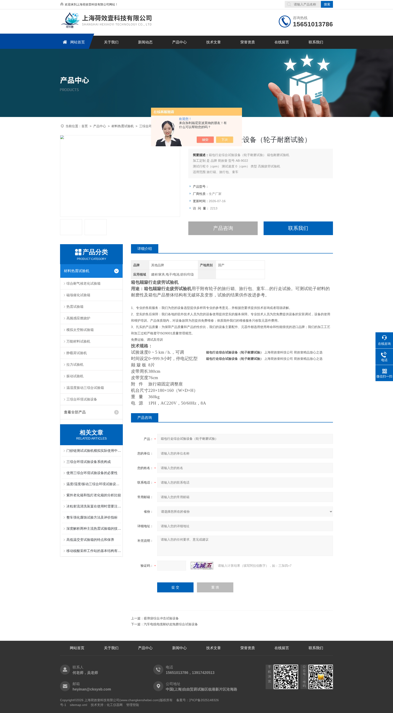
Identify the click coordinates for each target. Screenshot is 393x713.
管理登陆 (132, 705)
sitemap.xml (78, 705)
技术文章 (213, 42)
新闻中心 (179, 648)
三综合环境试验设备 (81, 399)
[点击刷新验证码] (202, 565)
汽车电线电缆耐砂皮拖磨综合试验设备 (171, 624)
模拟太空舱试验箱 (80, 330)
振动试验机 (74, 376)
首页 (84, 126)
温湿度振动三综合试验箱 (85, 388)
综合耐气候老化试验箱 (83, 283)
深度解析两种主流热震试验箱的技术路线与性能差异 (93, 528)
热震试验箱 (74, 306)
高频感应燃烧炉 (78, 318)
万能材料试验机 (78, 341)
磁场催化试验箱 (78, 295)
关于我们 (111, 42)
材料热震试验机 (122, 126)
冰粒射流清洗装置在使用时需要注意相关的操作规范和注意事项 (93, 506)
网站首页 (77, 42)
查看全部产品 (75, 412)
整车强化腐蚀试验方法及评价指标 (92, 517)
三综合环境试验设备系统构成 (88, 462)
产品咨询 (223, 228)
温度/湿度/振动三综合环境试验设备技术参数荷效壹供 (93, 484)
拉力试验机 (74, 364)
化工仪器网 (115, 705)
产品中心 (179, 42)
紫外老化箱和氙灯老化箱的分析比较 (93, 495)
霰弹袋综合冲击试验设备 (161, 618)
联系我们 (316, 42)
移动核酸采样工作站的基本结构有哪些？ (93, 551)
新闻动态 (145, 42)
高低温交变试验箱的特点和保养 (90, 540)
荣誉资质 (247, 42)
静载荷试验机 (76, 353)
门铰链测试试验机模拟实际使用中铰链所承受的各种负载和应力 (93, 450)
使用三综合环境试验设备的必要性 (92, 473)
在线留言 (282, 42)
